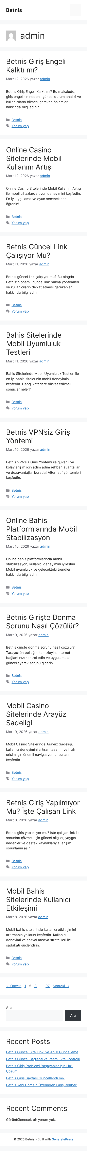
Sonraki (61, 986)
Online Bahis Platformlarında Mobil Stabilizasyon (41, 529)
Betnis (14, 10)
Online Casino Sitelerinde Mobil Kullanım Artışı (34, 158)
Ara (9, 1007)
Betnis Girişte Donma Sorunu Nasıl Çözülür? (42, 621)
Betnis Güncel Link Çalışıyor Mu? (36, 250)
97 (48, 986)
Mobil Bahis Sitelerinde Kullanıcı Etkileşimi (38, 899)
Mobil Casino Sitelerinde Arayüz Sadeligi (36, 714)
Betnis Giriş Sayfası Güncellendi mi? (35, 1078)
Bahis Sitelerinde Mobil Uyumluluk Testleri (34, 343)
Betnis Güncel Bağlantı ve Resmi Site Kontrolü (43, 1059)
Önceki (13, 986)
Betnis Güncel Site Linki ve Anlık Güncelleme (42, 1052)
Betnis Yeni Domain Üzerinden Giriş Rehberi (41, 1085)
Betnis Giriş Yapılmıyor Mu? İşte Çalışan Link (43, 806)
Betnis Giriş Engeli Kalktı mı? (36, 65)
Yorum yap (20, 126)
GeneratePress (62, 1139)
